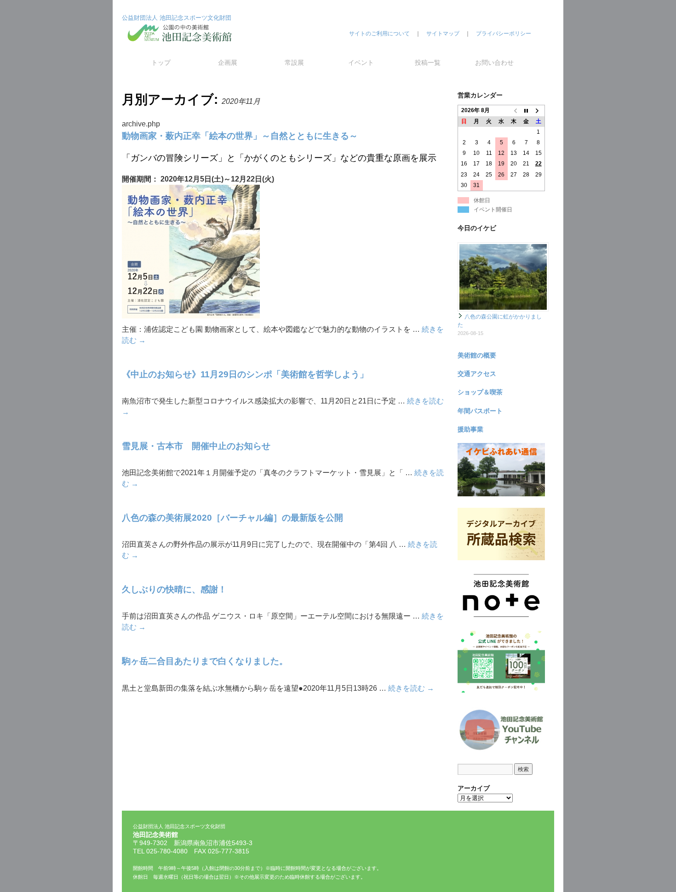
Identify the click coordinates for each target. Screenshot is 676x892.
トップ (161, 62)
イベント (361, 62)
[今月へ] (526, 110)
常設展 (294, 62)
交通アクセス (477, 373)
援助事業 (470, 429)
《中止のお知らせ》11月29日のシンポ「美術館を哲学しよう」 (245, 374)
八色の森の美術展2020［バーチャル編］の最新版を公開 (232, 518)
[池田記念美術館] (181, 49)
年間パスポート (480, 411)
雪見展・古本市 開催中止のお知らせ (196, 446)
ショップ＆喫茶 (480, 392)
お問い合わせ (494, 62)
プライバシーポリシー (503, 33)
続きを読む (411, 688)
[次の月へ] (539, 110)
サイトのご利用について (379, 33)
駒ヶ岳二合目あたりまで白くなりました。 (205, 661)
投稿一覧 (428, 62)
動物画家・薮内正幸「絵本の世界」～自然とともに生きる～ (240, 136)
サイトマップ (442, 33)
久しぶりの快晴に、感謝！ (174, 589)
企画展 (227, 62)
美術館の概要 (477, 355)
